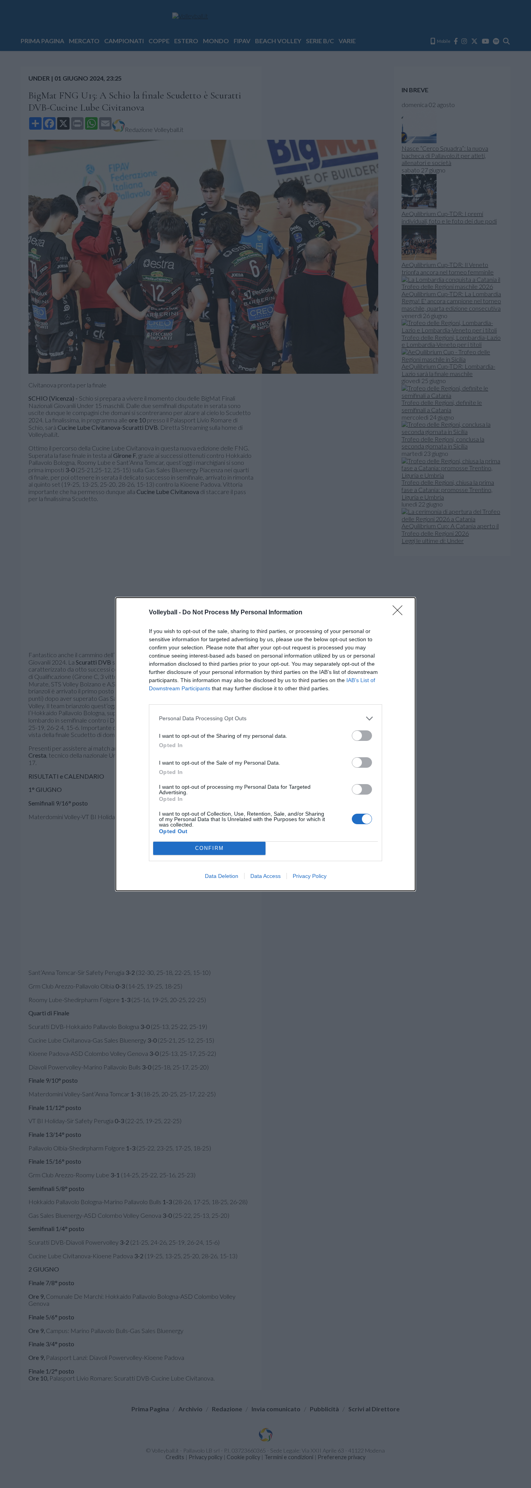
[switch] (362, 735)
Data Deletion (221, 876)
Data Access (265, 876)
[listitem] (265, 718)
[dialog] (265, 744)
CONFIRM (209, 848)
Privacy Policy (310, 876)
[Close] (400, 612)
